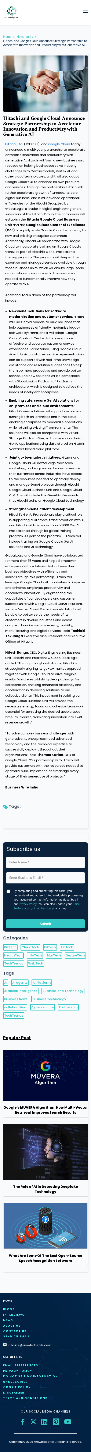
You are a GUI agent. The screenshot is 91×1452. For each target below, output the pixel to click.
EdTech (50, 947)
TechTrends (13, 963)
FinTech (67, 947)
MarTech (54, 955)
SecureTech (75, 955)
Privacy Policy (28, 904)
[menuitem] (45, 1309)
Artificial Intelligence (20, 991)
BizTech (10, 947)
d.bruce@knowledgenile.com (29, 1345)
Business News (15, 999)
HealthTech (13, 955)
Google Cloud (59, 144)
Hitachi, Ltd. (14, 144)
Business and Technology (63, 991)
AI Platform (42, 983)
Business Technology (49, 999)
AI (5, 983)
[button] (85, 12)
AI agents (20, 983)
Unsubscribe (42, 908)
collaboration (15, 1007)
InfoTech (35, 955)
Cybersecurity (42, 1007)
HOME (7, 1301)
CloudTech (30, 947)
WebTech (35, 963)
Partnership (68, 1007)
